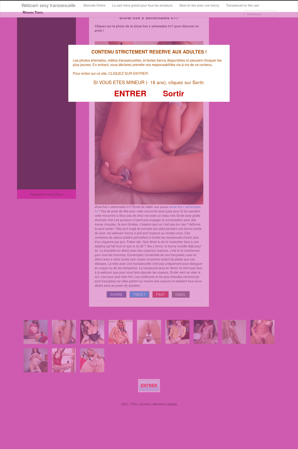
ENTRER (130, 93)
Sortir (173, 93)
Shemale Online (94, 5)
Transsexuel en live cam (242, 5)
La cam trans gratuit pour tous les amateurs (142, 5)
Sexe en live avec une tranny (199, 5)
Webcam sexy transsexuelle (48, 5)
